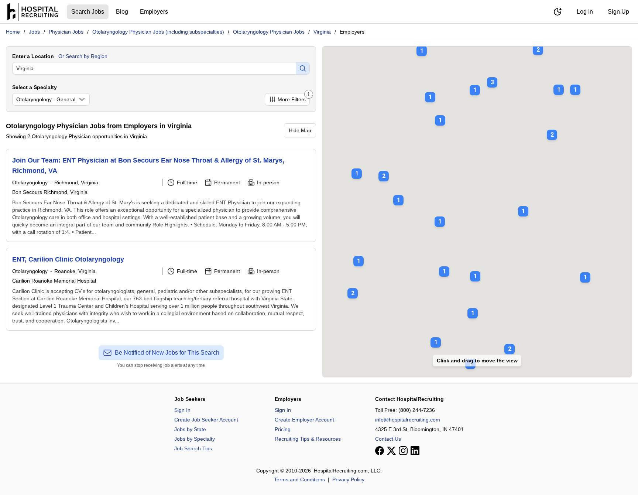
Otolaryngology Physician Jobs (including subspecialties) (158, 32)
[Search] (302, 68)
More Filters (294, 97)
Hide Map (300, 130)
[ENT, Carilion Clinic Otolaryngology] (161, 289)
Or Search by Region (82, 56)
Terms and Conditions (299, 479)
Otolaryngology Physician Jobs (269, 32)
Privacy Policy (348, 479)
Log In (585, 11)
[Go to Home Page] (32, 12)
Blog (122, 11)
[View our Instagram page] (403, 450)
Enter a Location (33, 56)
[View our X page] (391, 450)
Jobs (34, 32)
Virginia (322, 32)
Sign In (182, 410)
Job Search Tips (193, 448)
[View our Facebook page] (379, 450)
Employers (154, 11)
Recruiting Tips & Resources (308, 439)
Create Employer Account (304, 420)
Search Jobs (87, 11)
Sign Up (618, 11)
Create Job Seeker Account (206, 420)
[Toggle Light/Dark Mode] (557, 11)
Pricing (283, 429)
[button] (492, 77)
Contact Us (388, 439)
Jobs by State (190, 429)
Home (13, 32)
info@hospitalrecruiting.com (407, 420)
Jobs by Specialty (194, 439)
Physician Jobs (66, 32)
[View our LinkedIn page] (415, 450)
